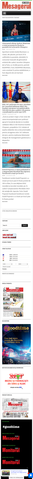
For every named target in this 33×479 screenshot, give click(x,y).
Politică (4, 114)
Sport (3, 49)
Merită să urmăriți (8, 273)
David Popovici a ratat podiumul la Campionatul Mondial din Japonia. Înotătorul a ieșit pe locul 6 (16, 171)
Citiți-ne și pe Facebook (9, 211)
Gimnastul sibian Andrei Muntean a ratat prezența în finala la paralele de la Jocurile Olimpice (16, 45)
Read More (4, 75)
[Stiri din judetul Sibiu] (16, 5)
